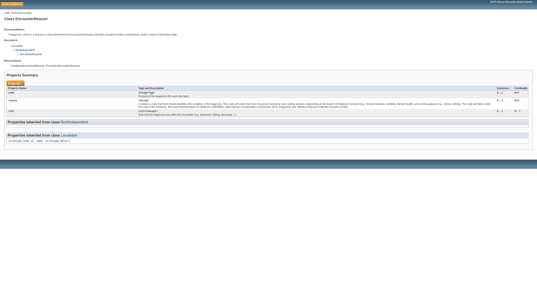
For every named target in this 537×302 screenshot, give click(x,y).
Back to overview (12, 4)
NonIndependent (25, 50)
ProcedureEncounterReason (63, 65)
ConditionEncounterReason (27, 65)
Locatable (17, 45)
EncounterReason (31, 54)
